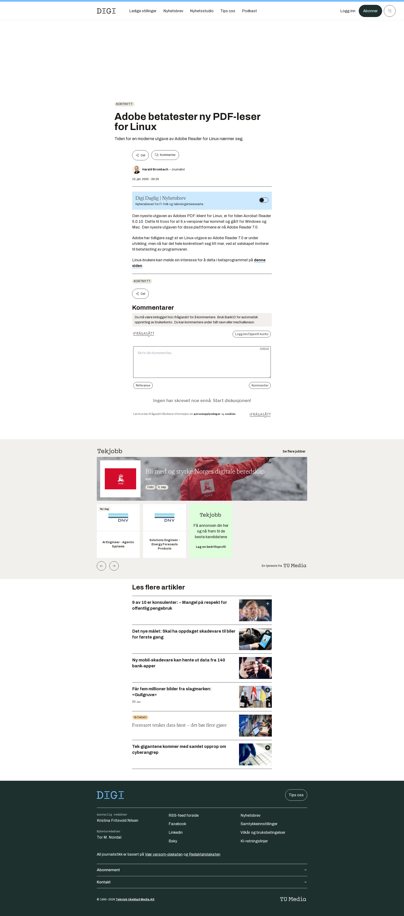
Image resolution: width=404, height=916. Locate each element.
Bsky (173, 841)
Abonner (370, 11)
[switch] (263, 200)
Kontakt (104, 882)
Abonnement (108, 870)
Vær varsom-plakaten (164, 854)
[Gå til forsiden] (106, 11)
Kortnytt (124, 104)
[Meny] (390, 11)
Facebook (177, 824)
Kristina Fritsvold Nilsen (117, 820)
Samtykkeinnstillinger (259, 824)
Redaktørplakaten (204, 854)
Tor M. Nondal (109, 837)
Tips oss (296, 795)
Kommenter (167, 155)
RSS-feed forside (184, 815)
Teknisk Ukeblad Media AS (135, 899)
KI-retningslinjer (254, 841)
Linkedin (176, 832)
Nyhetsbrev (250, 815)
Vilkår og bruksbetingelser (263, 832)
